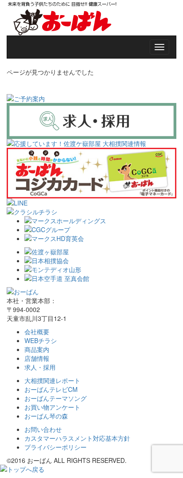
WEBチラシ (40, 340)
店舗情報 (36, 358)
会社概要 (36, 331)
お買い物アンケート (52, 407)
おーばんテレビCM (51, 389)
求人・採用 (40, 367)
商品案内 (36, 349)
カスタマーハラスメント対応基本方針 (77, 438)
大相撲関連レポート (52, 380)
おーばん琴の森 (46, 415)
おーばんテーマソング (55, 398)
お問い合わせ (43, 429)
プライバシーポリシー (55, 446)
